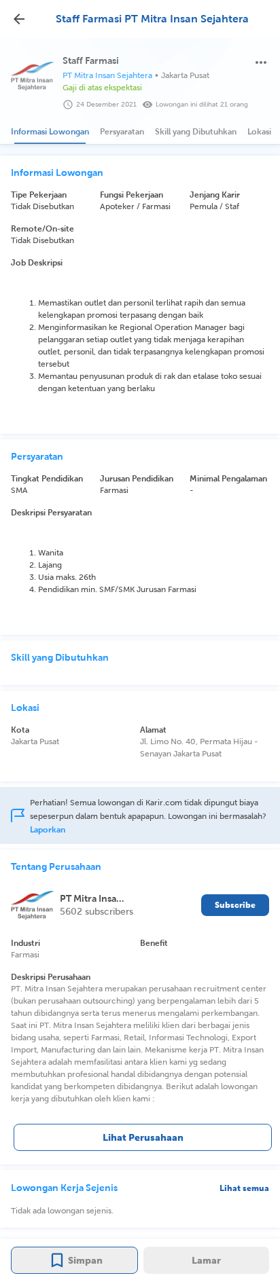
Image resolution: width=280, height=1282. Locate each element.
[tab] (49, 132)
